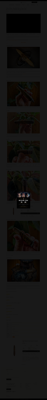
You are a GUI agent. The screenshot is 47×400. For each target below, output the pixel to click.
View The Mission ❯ (23, 206)
